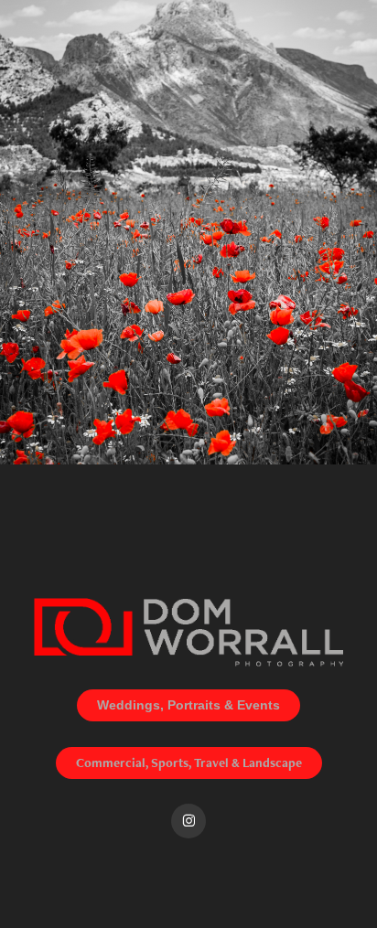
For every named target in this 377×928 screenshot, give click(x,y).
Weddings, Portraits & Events (188, 705)
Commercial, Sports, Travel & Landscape (189, 762)
